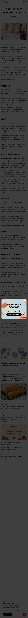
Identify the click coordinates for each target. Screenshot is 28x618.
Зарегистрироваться (14, 314)
